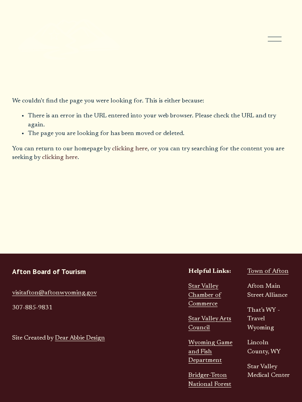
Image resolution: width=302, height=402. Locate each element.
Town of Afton (268, 271)
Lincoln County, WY (264, 347)
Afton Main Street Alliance (267, 290)
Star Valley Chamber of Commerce (204, 295)
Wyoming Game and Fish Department (210, 352)
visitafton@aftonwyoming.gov (54, 293)
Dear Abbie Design (80, 338)
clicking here (129, 149)
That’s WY (261, 310)
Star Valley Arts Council (209, 323)
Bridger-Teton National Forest (209, 379)
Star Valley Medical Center (268, 371)
